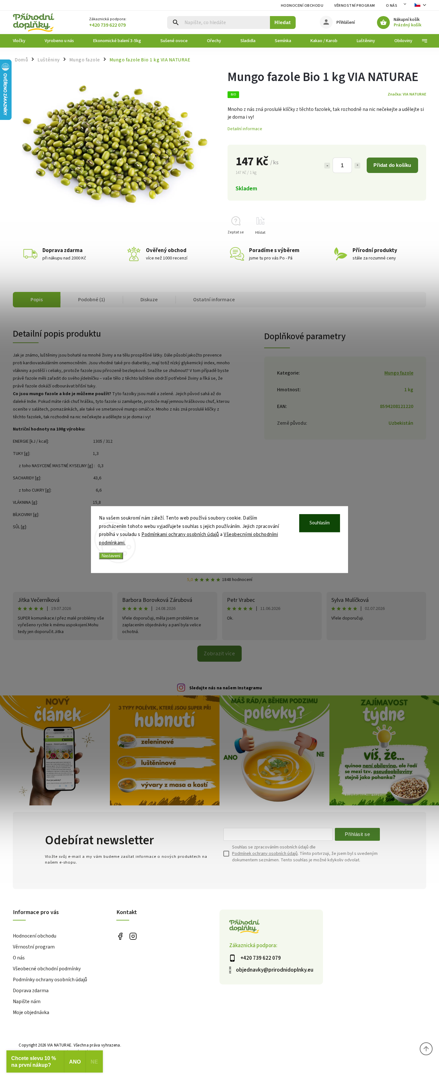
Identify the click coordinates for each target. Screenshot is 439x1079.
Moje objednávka (31, 1012)
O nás (392, 5)
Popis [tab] (37, 299)
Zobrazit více (219, 653)
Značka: (407, 94)
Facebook (120, 936)
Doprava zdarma (31, 990)
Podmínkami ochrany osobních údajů (180, 534)
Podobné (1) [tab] (91, 299)
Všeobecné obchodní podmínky (47, 968)
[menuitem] (24, 41)
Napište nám (26, 1001)
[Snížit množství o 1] (327, 165)
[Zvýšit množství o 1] (357, 165)
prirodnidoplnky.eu (133, 936)
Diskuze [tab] (149, 299)
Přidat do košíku (392, 165)
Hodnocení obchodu (302, 5)
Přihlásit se (357, 834)
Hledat (282, 22)
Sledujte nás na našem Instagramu (225, 688)
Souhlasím (319, 523)
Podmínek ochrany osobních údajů (265, 853)
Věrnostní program (354, 5)
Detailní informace (245, 129)
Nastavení (111, 555)
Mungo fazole (398, 372)
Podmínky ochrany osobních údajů (50, 979)
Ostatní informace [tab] (214, 299)
